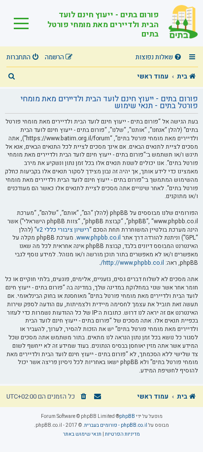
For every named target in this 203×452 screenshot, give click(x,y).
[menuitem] (159, 57)
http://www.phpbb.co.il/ (132, 263)
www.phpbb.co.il (98, 238)
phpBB (127, 416)
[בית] (178, 23)
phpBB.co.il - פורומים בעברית (115, 425)
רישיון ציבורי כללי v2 (62, 230)
